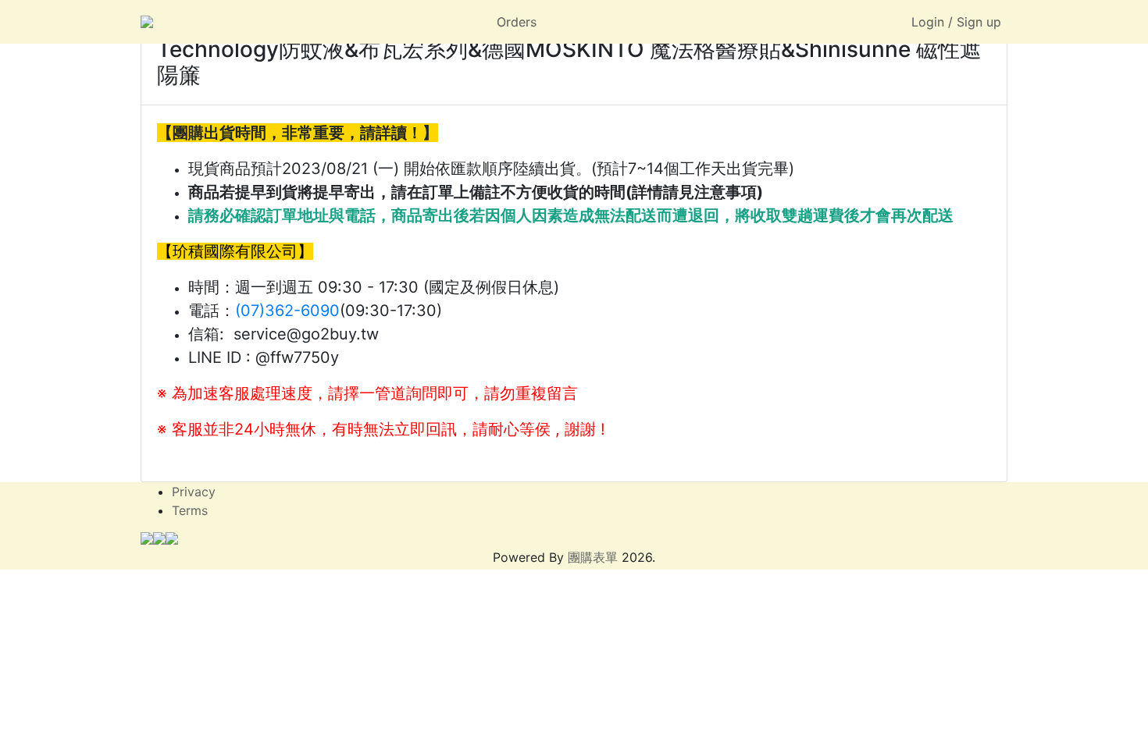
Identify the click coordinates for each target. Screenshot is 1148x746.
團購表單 (593, 557)
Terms (190, 510)
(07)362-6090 (287, 310)
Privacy (194, 491)
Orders (517, 22)
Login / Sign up (956, 22)
